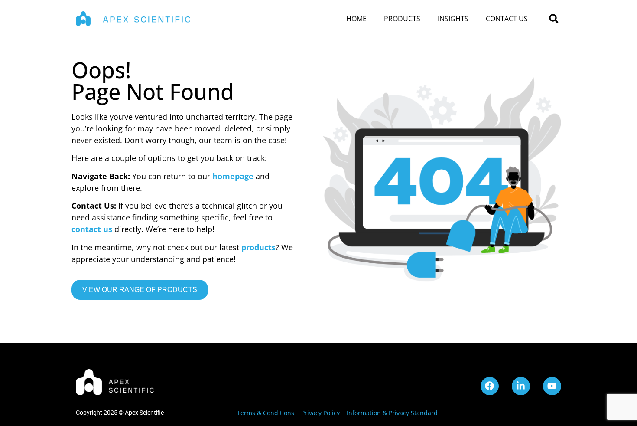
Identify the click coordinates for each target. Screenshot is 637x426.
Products (402, 18)
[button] (553, 18)
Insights (453, 18)
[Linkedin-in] (521, 386)
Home (356, 18)
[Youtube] (552, 386)
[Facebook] (490, 386)
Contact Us (507, 18)
